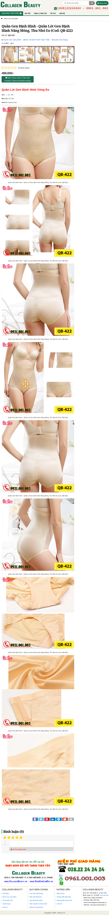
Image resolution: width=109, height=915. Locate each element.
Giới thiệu (5, 893)
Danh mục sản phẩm (12, 40)
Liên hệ (4, 907)
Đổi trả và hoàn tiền (36, 907)
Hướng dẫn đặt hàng (64, 897)
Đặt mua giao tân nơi (17, 79)
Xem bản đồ (104, 895)
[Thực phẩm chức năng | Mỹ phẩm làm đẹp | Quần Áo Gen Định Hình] (20, 4)
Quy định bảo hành (36, 900)
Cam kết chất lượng (36, 893)
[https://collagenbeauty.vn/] (1, 18)
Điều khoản (61, 893)
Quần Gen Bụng (61, 40)
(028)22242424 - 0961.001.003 (82, 8)
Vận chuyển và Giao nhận (38, 904)
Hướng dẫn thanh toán (64, 900)
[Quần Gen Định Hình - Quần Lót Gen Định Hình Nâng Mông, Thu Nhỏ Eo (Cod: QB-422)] (10, 55)
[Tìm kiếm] (92, 3)
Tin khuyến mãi (7, 900)
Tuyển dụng (6, 904)
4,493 (5, 43)
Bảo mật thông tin (36, 897)
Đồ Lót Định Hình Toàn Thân (37, 40)
